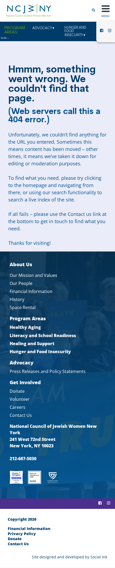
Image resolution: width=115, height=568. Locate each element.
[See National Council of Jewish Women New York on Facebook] (101, 32)
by (69, 556)
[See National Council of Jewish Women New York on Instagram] (109, 32)
